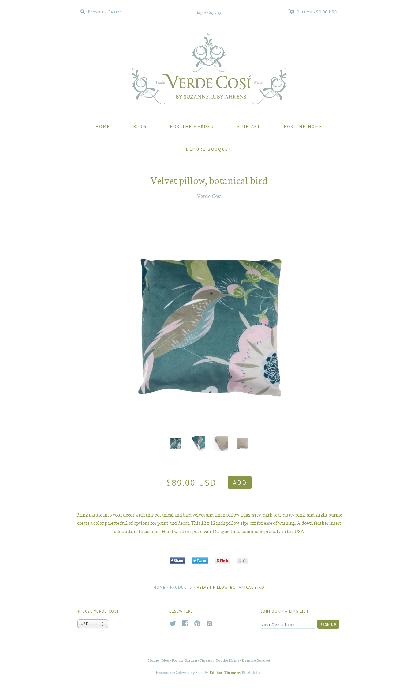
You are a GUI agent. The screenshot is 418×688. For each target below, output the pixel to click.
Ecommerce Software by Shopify (182, 672)
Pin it (224, 560)
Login (201, 12)
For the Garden (192, 126)
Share (178, 560)
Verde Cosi (209, 196)
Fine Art (249, 126)
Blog (140, 126)
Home (103, 126)
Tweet (201, 560)
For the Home (303, 126)
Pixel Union (251, 672)
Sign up (215, 12)
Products (181, 587)
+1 (244, 560)
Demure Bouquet (209, 149)
